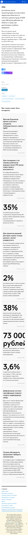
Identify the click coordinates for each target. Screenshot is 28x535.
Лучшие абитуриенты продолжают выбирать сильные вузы (12, 454)
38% (10, 308)
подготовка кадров (19, 98)
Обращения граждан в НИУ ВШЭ (9, 503)
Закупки (3, 501)
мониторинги (12, 96)
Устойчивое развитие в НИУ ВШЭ (9, 495)
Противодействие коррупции (8, 507)
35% (10, 207)
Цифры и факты (5, 491)
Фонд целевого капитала (7, 505)
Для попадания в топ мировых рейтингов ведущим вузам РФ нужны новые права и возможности (13, 164)
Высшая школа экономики (10, 1)
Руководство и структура (7, 493)
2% (8, 278)
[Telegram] (5, 69)
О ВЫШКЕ (4, 489)
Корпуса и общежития (7, 499)
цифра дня (4, 96)
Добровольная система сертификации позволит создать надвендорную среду (12, 394)
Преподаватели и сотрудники (8, 497)
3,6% (11, 366)
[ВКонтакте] (2, 69)
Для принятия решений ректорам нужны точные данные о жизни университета (12, 236)
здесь (10, 522)
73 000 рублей (15, 339)
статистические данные (8, 98)
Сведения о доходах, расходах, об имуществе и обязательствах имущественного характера (12, 510)
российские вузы (6, 101)
